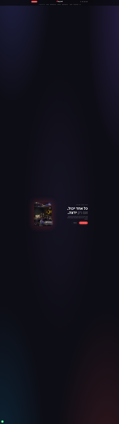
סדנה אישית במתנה (65, 4)
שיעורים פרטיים (76, 4)
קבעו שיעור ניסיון (83, 222)
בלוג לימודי (59, 4)
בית (80, 4)
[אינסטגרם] (85, 2)
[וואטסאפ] (87, 2)
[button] (43, 214)
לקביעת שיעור (34, 1)
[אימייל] (81, 2)
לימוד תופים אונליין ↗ (41, 4)
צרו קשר (47, 4)
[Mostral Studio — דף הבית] (59, 2)
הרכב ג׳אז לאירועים (53, 4)
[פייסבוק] (83, 2)
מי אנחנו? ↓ (75, 222)
